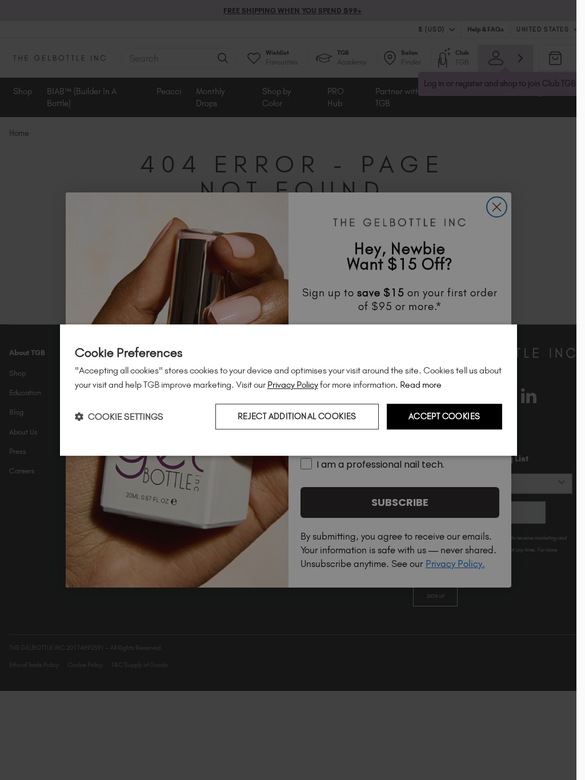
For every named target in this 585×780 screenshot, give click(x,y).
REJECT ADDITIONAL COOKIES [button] (297, 416)
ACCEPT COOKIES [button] (444, 416)
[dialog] (288, 390)
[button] (119, 416)
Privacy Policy (292, 384)
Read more (421, 384)
